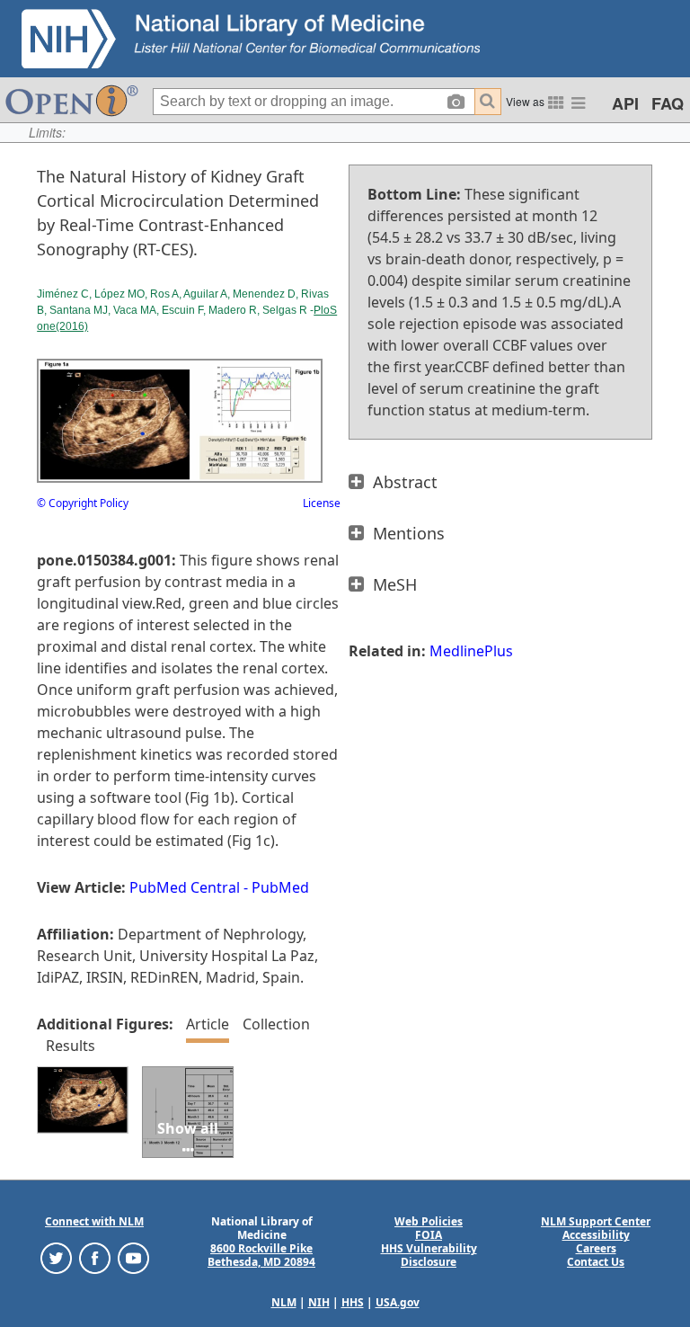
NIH (319, 1302)
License (322, 503)
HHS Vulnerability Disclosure (429, 1255)
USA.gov (398, 1302)
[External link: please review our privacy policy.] (56, 1257)
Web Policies (428, 1221)
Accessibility (596, 1234)
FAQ (667, 103)
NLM (283, 1302)
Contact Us (595, 1261)
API (625, 103)
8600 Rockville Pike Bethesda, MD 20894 (261, 1255)
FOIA (428, 1234)
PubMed (280, 887)
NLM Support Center (595, 1221)
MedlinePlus (471, 651)
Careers (596, 1248)
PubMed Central (184, 887)
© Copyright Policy (82, 503)
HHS (352, 1302)
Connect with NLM (94, 1221)
